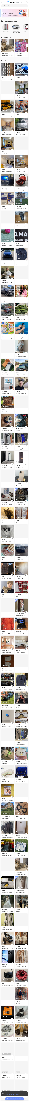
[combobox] (14, 5)
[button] (12, 52)
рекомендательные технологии (12, 1094)
